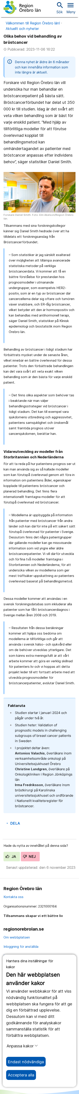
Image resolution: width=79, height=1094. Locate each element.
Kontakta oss (13, 897)
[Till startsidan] (22, 7)
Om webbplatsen (17, 937)
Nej (32, 856)
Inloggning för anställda (21, 946)
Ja (13, 856)
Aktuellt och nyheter (22, 28)
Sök (59, 7)
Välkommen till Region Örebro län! (33, 23)
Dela (12, 823)
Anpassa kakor (20, 1045)
